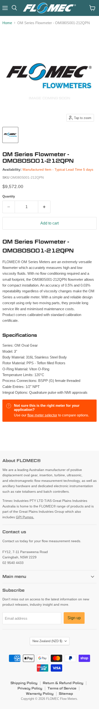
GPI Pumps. (25, 517)
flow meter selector (42, 415)
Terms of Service (62, 688)
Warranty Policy (40, 693)
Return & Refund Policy (63, 683)
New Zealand (47, 641)
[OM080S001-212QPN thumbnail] (10, 135)
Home (7, 23)
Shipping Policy (24, 683)
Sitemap (66, 693)
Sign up (74, 618)
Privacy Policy (30, 688)
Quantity (8, 196)
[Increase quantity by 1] (44, 207)
